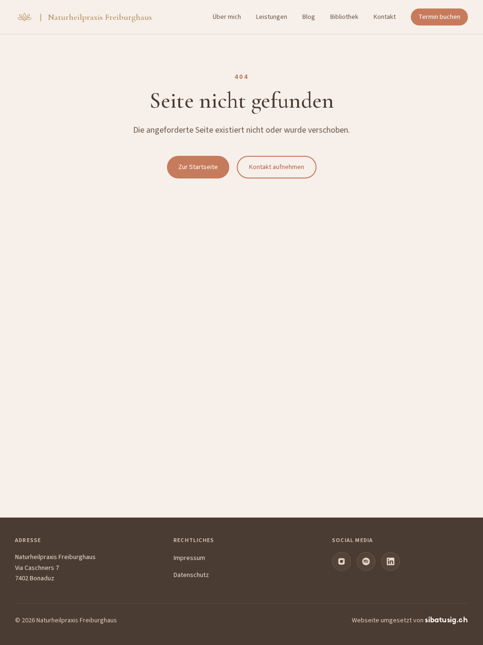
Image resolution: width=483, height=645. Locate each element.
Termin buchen (439, 17)
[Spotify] (366, 561)
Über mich (227, 17)
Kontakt (385, 17)
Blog (308, 17)
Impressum (189, 558)
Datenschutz (191, 575)
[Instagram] (341, 561)
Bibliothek (344, 17)
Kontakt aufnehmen (276, 167)
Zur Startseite (198, 167)
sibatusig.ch (446, 620)
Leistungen (271, 17)
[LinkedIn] (390, 561)
